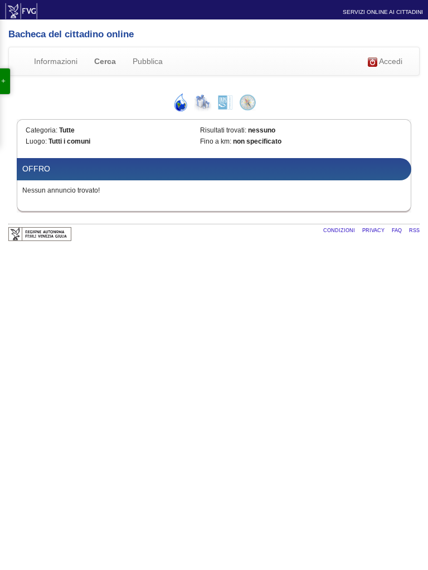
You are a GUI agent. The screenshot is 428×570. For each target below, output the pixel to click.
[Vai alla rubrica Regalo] (203, 102)
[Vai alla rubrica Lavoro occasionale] (225, 102)
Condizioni (340, 230)
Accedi (389, 61)
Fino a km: (215, 141)
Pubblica (148, 61)
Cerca (105, 61)
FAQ (397, 230)
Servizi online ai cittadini (383, 12)
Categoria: (41, 130)
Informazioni (55, 61)
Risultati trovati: (223, 130)
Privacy (374, 230)
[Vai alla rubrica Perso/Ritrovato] (247, 102)
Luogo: (36, 141)
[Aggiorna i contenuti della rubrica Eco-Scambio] (180, 102)
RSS (414, 230)
